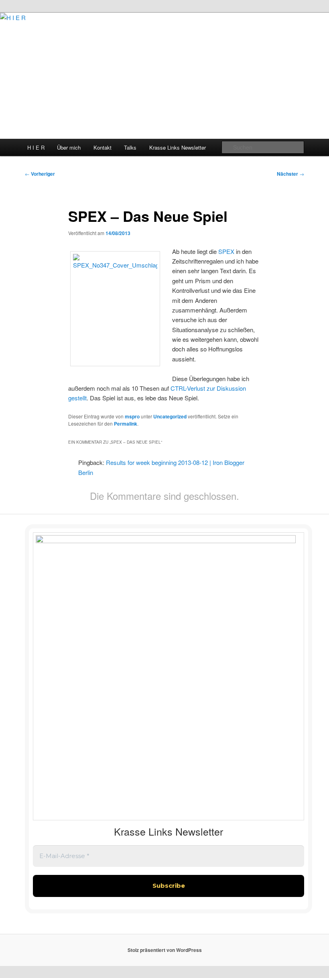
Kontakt (102, 147)
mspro (132, 416)
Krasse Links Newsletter (177, 147)
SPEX (226, 251)
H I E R (36, 147)
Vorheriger (40, 173)
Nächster (290, 173)
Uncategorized (170, 416)
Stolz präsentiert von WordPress (165, 950)
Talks (130, 147)
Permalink (125, 423)
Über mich (69, 147)
